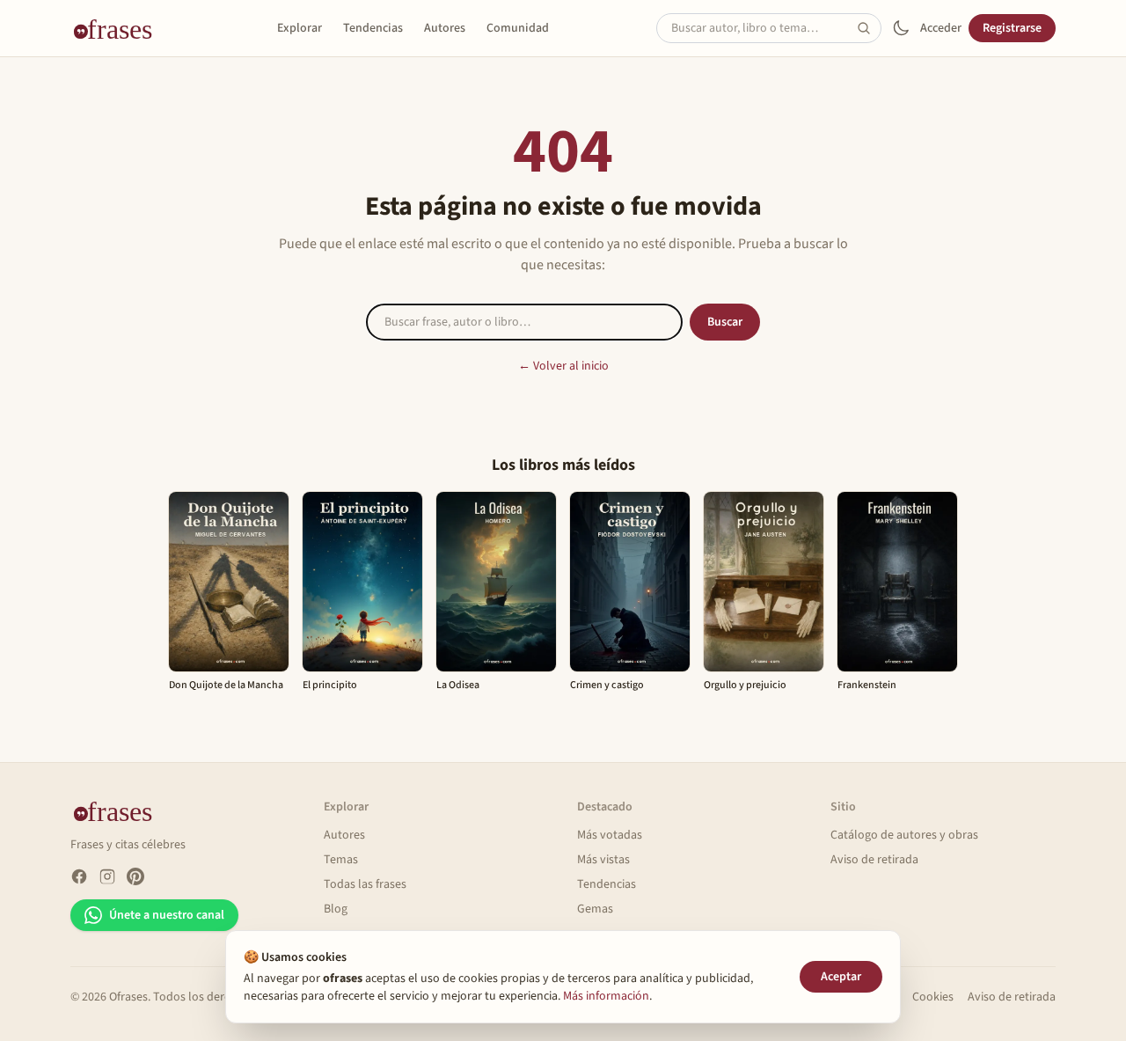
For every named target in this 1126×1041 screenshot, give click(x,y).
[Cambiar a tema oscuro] (901, 28)
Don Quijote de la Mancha (226, 685)
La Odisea (457, 685)
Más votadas (609, 835)
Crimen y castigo (607, 685)
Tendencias (373, 28)
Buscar (724, 322)
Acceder (940, 28)
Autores (444, 28)
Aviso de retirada (874, 860)
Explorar (299, 28)
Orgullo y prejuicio (745, 685)
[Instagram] (107, 876)
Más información (606, 996)
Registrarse (1012, 28)
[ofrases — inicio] (119, 28)
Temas (341, 860)
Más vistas (603, 860)
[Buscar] (869, 28)
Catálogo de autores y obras (904, 835)
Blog (335, 909)
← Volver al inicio (563, 366)
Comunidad (517, 28)
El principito (330, 685)
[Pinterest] (135, 876)
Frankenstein (866, 685)
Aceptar (841, 977)
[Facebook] (79, 876)
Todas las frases (365, 884)
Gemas (595, 909)
